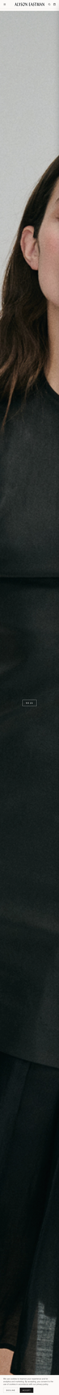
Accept (27, 1390)
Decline (10, 1390)
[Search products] (49, 4)
